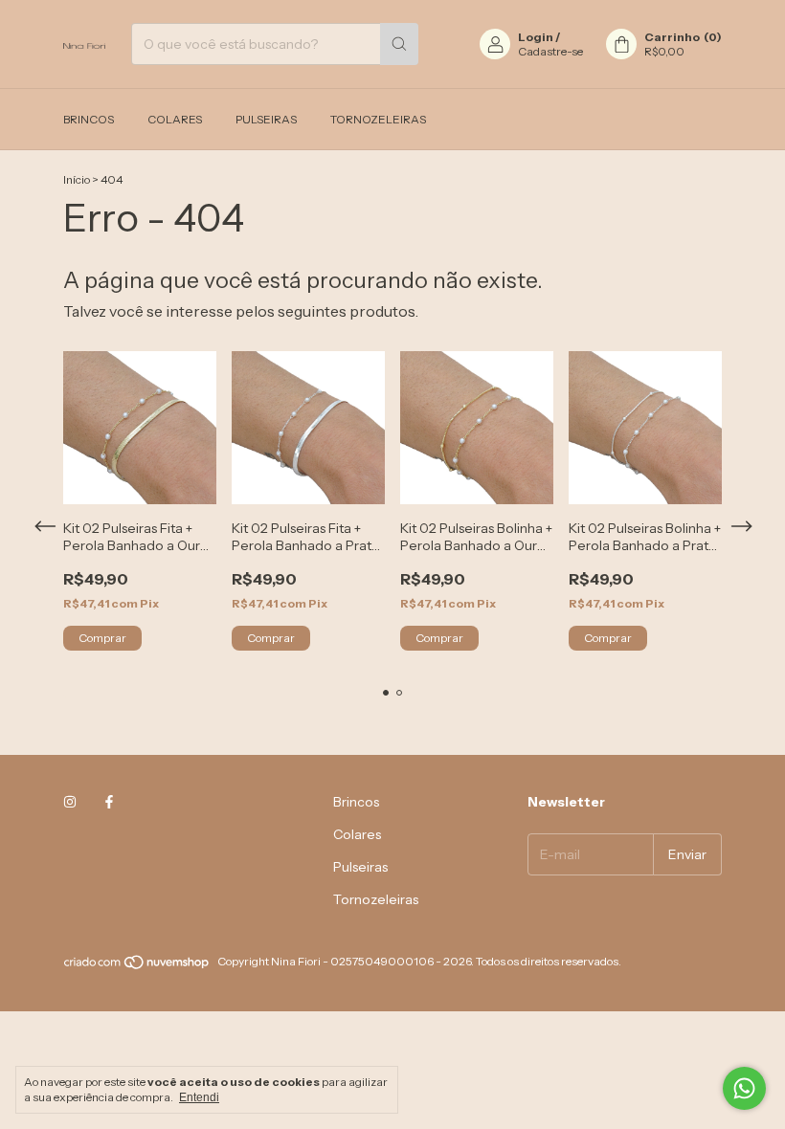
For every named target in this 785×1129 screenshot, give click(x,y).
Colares (174, 119)
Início (76, 179)
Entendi (199, 1097)
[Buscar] (399, 44)
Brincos (88, 119)
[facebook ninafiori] (109, 801)
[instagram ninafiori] (70, 801)
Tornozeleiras (378, 119)
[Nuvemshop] (137, 966)
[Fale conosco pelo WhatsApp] (744, 1088)
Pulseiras (266, 119)
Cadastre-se (550, 51)
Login (535, 37)
